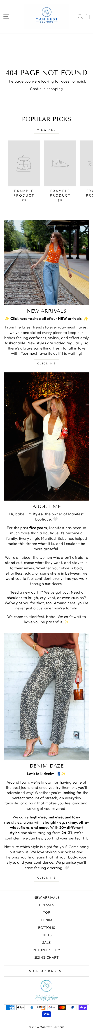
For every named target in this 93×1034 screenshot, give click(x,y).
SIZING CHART (46, 957)
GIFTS (46, 935)
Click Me (46, 363)
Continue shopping (46, 88)
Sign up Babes (45, 971)
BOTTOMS (46, 927)
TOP (46, 912)
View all (46, 129)
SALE (46, 942)
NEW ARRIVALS (46, 897)
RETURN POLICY (46, 950)
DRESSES (46, 905)
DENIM (46, 920)
